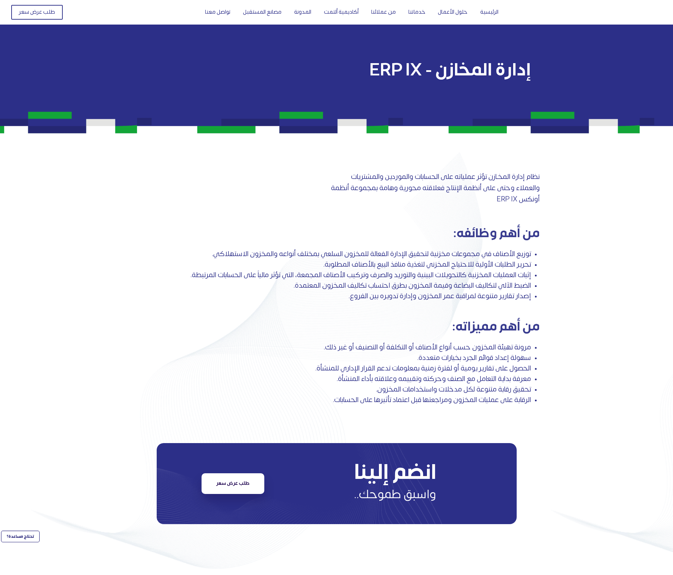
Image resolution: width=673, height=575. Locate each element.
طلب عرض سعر (233, 483)
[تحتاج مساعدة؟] (20, 557)
